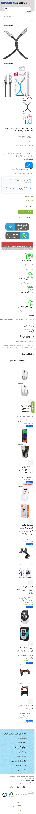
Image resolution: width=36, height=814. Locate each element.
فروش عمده (33, 406)
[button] (34, 69)
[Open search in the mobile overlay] (17, 9)
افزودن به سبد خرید (25, 207)
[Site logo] (20, 3)
